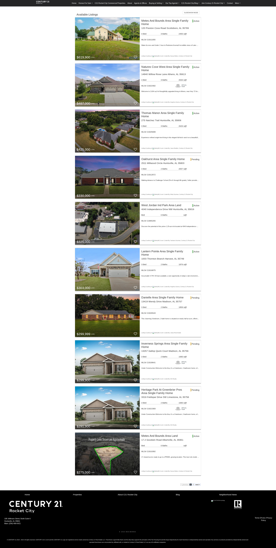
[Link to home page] (44, 3)
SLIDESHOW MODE (191, 12)
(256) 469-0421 (15, 523)
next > (197, 484)
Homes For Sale (86, 4)
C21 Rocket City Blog (190, 4)
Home (74, 3)
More (238, 4)
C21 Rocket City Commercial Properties (110, 3)
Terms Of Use (260, 518)
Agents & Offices (140, 3)
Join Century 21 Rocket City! (214, 4)
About (129, 3)
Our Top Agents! (172, 4)
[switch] (135, 57)
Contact (230, 3)
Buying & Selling (156, 4)
